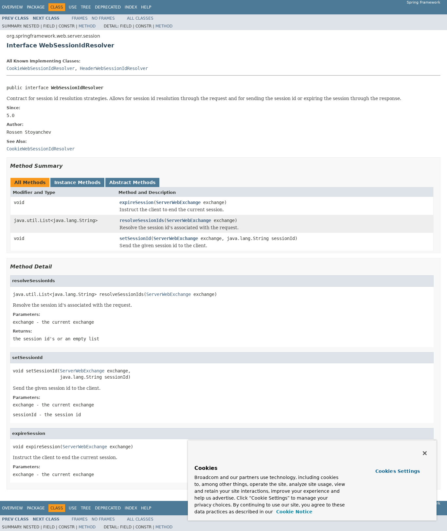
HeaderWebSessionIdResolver (114, 68)
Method (87, 26)
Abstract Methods (132, 182)
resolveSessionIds (141, 220)
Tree (86, 7)
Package (36, 7)
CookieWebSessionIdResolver (41, 68)
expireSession (136, 202)
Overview (12, 7)
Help (146, 7)
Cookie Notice (294, 511)
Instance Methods (77, 182)
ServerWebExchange (178, 202)
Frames (80, 18)
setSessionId (135, 238)
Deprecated (108, 7)
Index (131, 7)
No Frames (103, 18)
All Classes (140, 18)
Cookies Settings (397, 471)
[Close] (425, 453)
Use (73, 7)
